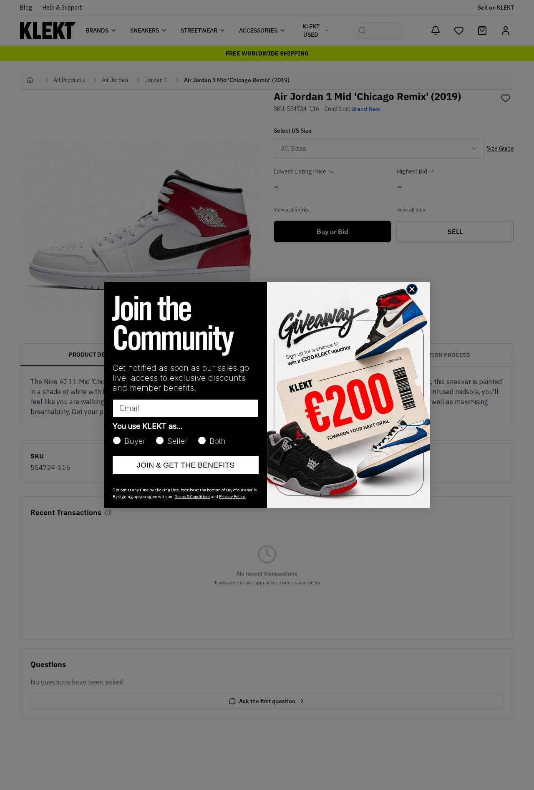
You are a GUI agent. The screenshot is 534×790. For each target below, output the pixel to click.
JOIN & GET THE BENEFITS (185, 465)
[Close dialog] (412, 289)
